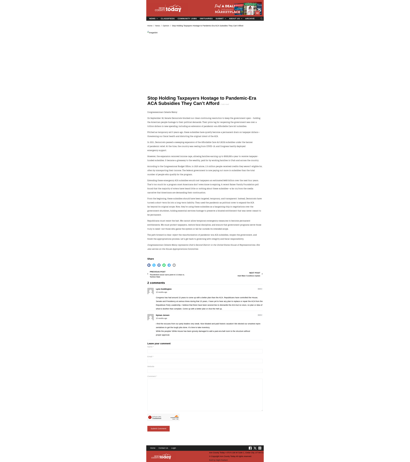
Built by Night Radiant (218, 460)
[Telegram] (169, 265)
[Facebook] (149, 265)
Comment (152, 376)
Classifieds (168, 18)
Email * (150, 357)
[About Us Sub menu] (241, 19)
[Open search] (262, 19)
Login (173, 448)
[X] (154, 265)
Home (149, 26)
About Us (234, 18)
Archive (250, 18)
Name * (150, 347)
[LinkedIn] (159, 265)
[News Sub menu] (157, 19)
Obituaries (206, 18)
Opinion (166, 26)
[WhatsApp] (164, 265)
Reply (260, 289)
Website (150, 366)
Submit (220, 18)
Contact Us (163, 448)
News (152, 18)
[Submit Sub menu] (225, 19)
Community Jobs (187, 18)
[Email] (174, 265)
